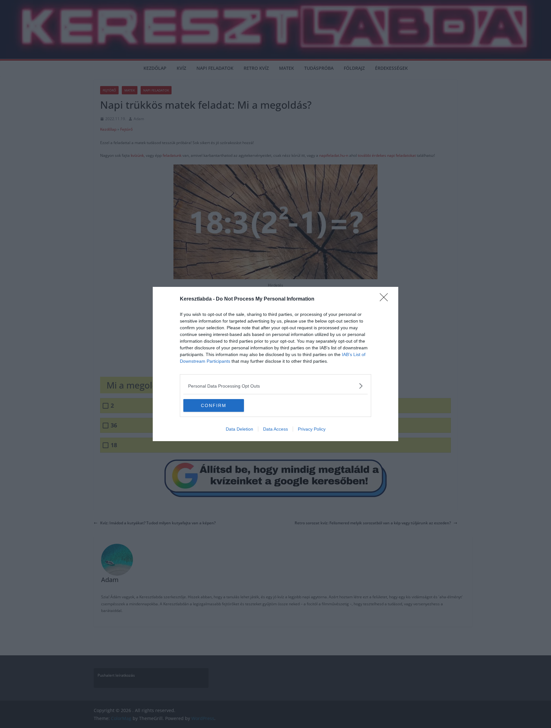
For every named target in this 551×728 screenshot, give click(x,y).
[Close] (386, 299)
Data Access (275, 429)
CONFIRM (213, 405)
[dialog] (275, 364)
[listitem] (275, 385)
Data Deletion (239, 429)
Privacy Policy (312, 429)
